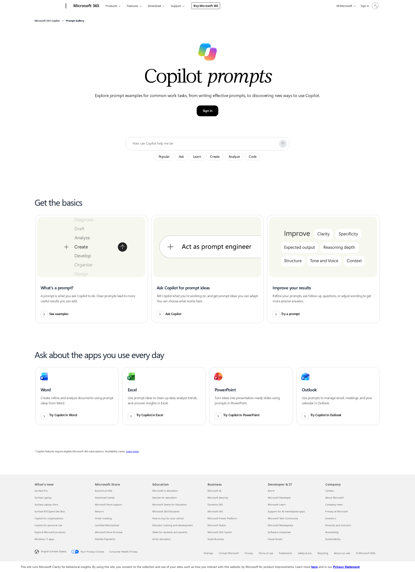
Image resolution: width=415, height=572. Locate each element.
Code (252, 157)
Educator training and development (172, 525)
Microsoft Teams (217, 525)
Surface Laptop (43, 497)
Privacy (249, 553)
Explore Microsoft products (50, 532)
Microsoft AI (214, 490)
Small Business (216, 539)
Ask (181, 157)
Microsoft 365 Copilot (220, 532)
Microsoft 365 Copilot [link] (47, 20)
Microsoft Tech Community (283, 518)
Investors (330, 518)
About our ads (342, 553)
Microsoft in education (165, 490)
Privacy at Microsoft (336, 511)
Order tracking (103, 518)
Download (154, 6)
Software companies (279, 532)
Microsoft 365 (215, 511)
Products (111, 6)
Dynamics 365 (215, 504)
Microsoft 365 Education (166, 511)
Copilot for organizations (49, 518)
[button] (283, 144)
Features (132, 6)
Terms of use (266, 553)
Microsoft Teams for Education (169, 504)
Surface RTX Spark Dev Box (50, 511)
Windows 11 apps (44, 539)
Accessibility (332, 532)
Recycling (323, 553)
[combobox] (204, 143)
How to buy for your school (168, 518)
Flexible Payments (105, 539)
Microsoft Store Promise (108, 532)
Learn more (132, 451)
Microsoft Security (218, 497)
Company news (334, 504)
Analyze (234, 157)
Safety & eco (305, 553)
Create (214, 157)
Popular (164, 157)
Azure (271, 490)
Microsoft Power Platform (222, 518)
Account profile (103, 490)
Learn (197, 157)
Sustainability (332, 539)
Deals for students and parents (169, 532)
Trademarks (285, 553)
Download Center (105, 497)
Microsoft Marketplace (280, 525)
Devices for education (164, 497)
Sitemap (208, 553)
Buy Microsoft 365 (205, 6)
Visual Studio (275, 539)
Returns (99, 511)
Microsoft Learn (277, 504)
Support (176, 6)
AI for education (161, 539)
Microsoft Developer (279, 497)
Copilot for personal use (48, 525)
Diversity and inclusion (338, 525)
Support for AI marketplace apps (286, 511)
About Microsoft (334, 497)
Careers (329, 490)
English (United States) (53, 551)
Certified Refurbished (107, 525)
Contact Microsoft (229, 553)
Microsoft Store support (108, 504)
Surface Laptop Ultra (46, 504)
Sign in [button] (207, 111)
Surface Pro (41, 490)
